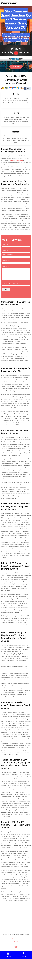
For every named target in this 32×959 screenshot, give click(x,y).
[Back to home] (9, 3)
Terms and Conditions (8, 939)
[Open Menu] (30, 3)
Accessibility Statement (22, 939)
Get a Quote (16, 67)
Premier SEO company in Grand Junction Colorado (13, 150)
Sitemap (16, 941)
